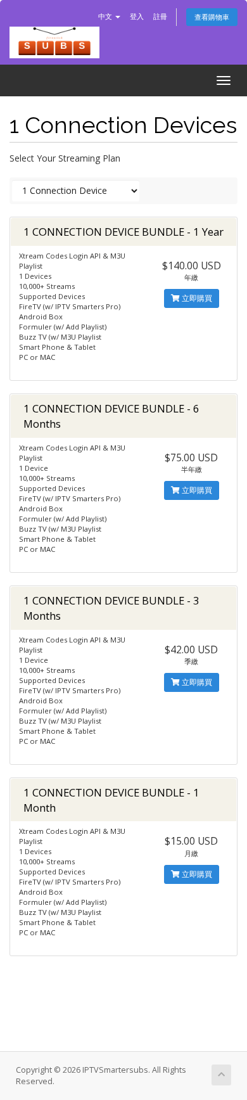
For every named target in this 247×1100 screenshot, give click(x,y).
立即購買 (196, 298)
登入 (137, 16)
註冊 (160, 16)
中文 (106, 16)
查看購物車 (211, 17)
